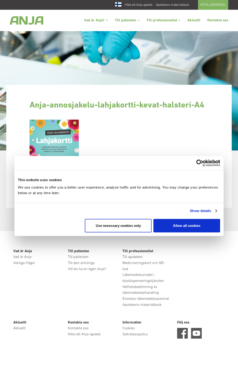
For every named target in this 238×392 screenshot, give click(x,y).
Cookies (128, 328)
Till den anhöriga (81, 263)
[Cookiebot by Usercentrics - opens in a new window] (199, 163)
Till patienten (126, 20)
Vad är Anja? (95, 20)
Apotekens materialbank (172, 5)
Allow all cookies (186, 225)
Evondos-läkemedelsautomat (145, 299)
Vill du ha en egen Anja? (87, 269)
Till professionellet (162, 20)
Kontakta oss (217, 20)
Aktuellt (193, 20)
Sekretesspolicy (135, 334)
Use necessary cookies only (118, 225)
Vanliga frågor (24, 263)
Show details (200, 211)
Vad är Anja (22, 257)
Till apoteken (132, 257)
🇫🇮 (118, 5)
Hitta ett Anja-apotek (138, 5)
